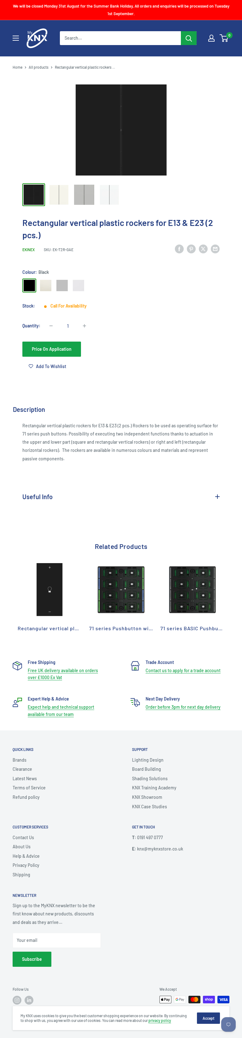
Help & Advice (26, 856)
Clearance (22, 769)
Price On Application (52, 349)
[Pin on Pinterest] (191, 248)
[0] (224, 38)
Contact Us (23, 837)
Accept (208, 1018)
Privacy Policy (26, 865)
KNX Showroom (147, 797)
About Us (22, 846)
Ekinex (28, 249)
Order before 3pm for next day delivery (183, 707)
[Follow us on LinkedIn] (29, 1000)
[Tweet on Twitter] (203, 248)
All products (39, 67)
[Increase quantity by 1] (84, 325)
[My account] (211, 38)
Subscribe (32, 959)
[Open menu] (16, 38)
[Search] (189, 38)
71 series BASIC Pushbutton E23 (200, 628)
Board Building (146, 769)
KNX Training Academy (154, 787)
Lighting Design (148, 760)
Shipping (21, 874)
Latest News (25, 778)
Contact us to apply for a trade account (183, 670)
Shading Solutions (150, 778)
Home (17, 67)
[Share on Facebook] (179, 248)
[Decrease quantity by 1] (51, 325)
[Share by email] (215, 248)
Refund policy (26, 797)
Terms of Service (29, 787)
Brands (19, 760)
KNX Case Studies (149, 806)
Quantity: (31, 325)
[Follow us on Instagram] (17, 1000)
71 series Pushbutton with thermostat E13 (141, 628)
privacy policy (159, 1020)
